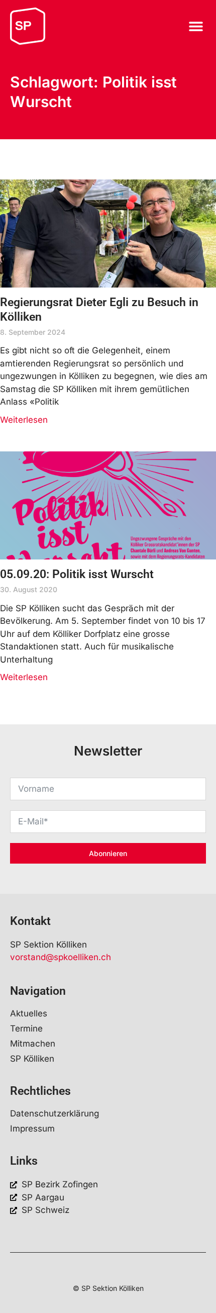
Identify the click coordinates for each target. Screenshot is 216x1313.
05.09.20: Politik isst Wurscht (77, 574)
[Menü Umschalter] (196, 26)
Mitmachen (32, 1044)
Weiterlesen (24, 420)
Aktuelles (28, 1013)
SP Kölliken (32, 1059)
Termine (26, 1028)
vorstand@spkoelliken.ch (60, 957)
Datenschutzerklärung (54, 1113)
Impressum (32, 1128)
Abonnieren (108, 853)
